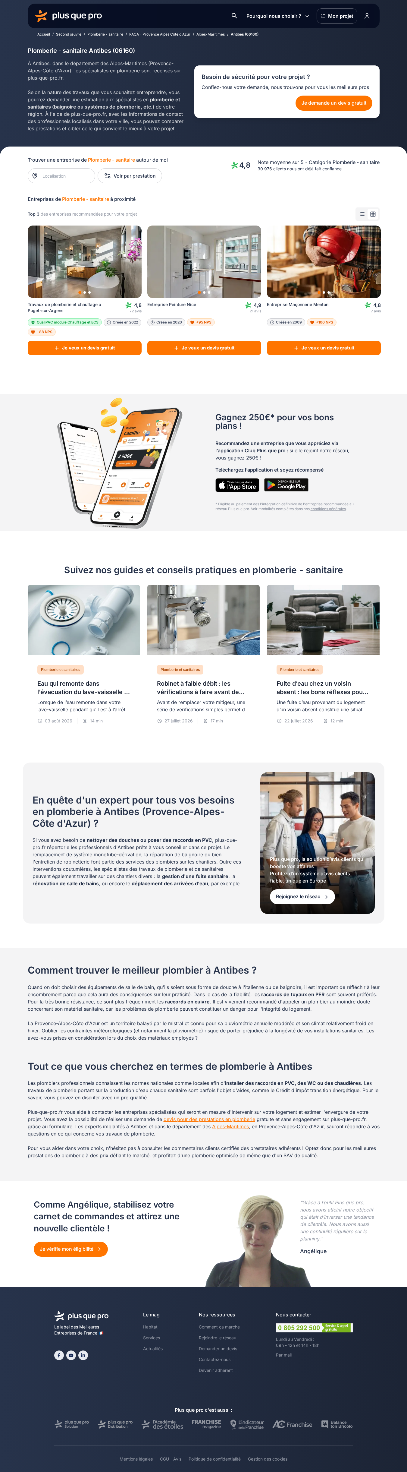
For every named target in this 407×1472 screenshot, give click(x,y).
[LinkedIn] (83, 1355)
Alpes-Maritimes (210, 34)
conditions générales (328, 509)
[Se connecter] (367, 16)
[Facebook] (59, 1355)
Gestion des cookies (267, 1458)
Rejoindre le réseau (217, 1337)
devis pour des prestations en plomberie (209, 1119)
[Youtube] (71, 1355)
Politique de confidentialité (215, 1458)
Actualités (153, 1348)
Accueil (43, 34)
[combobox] (64, 176)
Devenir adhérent (216, 1370)
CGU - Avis (170, 1458)
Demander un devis (218, 1348)
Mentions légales (136, 1458)
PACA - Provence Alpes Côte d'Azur (159, 34)
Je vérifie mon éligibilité (67, 1249)
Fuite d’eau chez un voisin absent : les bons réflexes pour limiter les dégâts (321, 692)
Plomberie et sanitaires (60, 669)
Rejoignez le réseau (299, 896)
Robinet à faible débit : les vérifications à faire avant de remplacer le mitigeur (198, 692)
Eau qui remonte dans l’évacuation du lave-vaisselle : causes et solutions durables (81, 692)
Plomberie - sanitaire (105, 34)
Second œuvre (68, 34)
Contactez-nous (214, 1359)
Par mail (284, 1354)
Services (151, 1337)
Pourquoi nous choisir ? (273, 16)
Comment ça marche (219, 1326)
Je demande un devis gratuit (334, 103)
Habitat (150, 1326)
